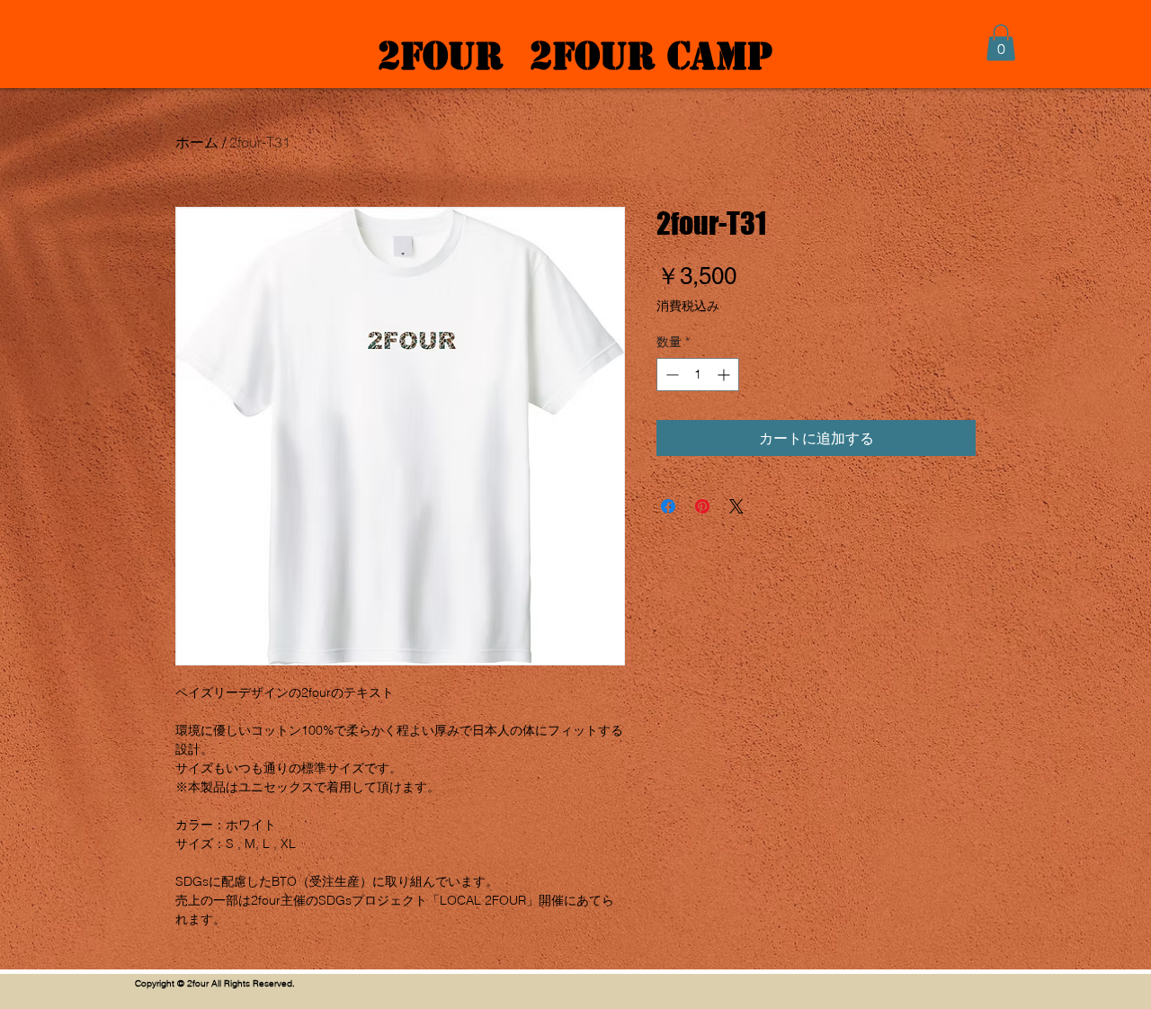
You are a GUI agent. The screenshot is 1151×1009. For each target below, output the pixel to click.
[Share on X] (736, 506)
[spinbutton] (698, 374)
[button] (1001, 42)
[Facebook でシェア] (668, 506)
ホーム (197, 142)
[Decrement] (670, 374)
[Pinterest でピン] (702, 506)
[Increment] (725, 374)
